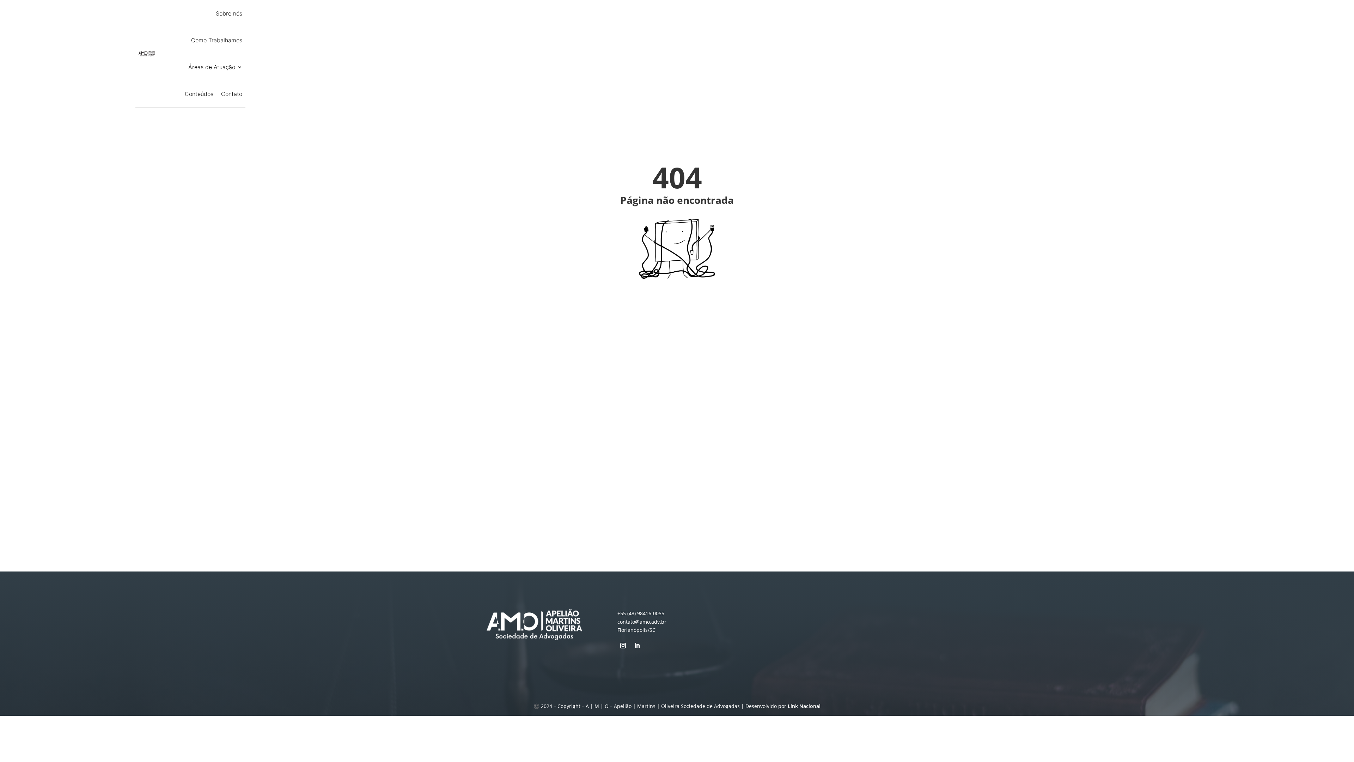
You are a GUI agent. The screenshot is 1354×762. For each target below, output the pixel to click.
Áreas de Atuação (211, 67)
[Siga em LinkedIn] (637, 645)
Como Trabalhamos (216, 40)
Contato (231, 93)
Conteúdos (199, 93)
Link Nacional (804, 706)
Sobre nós (229, 13)
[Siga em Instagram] (623, 645)
